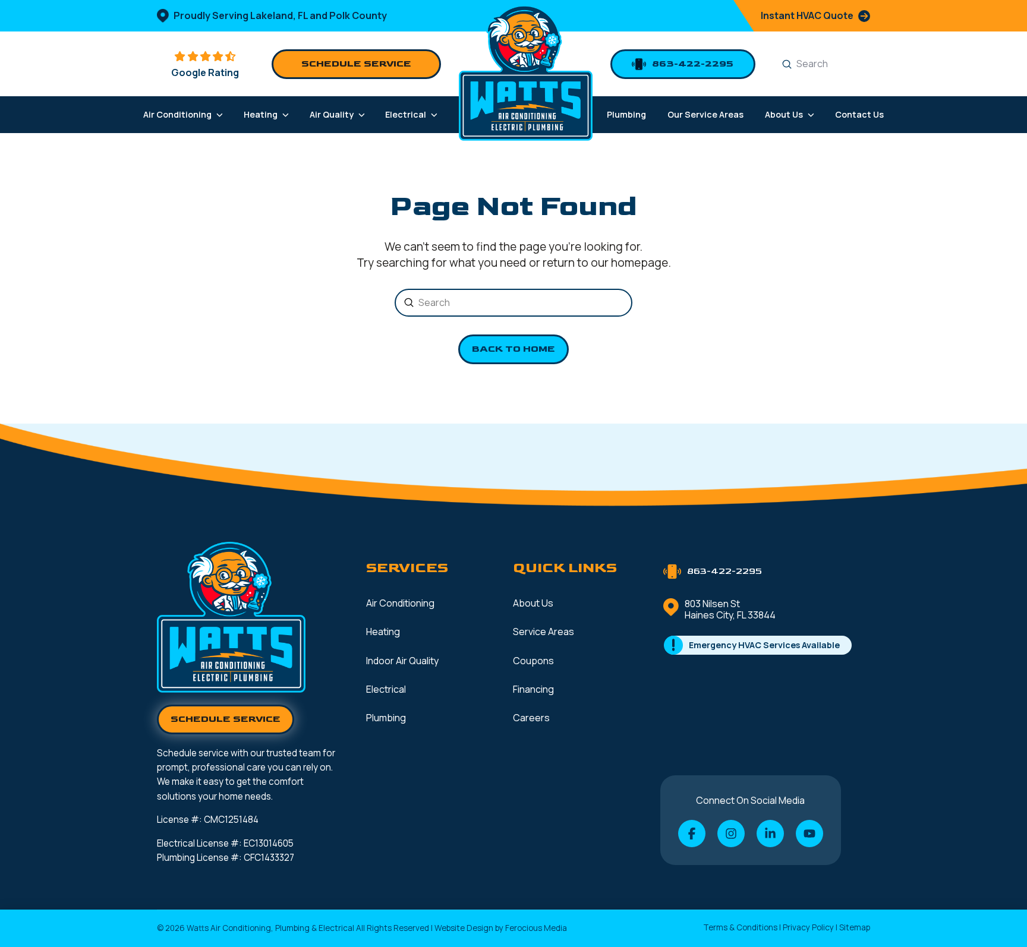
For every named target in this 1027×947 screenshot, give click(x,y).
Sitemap (854, 927)
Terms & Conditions (740, 927)
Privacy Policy (808, 927)
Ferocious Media (536, 928)
